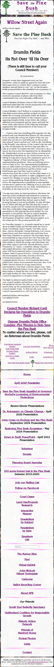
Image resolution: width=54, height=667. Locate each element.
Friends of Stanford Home (27, 631)
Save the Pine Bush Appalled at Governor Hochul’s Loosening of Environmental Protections (27, 394)
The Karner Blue (27, 553)
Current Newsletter (31, 346)
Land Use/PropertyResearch (27, 504)
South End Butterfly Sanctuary (27, 607)
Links (31, 357)
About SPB (27, 593)
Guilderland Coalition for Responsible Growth (27, 614)
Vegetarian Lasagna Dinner (12, 345)
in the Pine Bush (35, 471)
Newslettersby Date (27, 529)
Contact (27, 652)
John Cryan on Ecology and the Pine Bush (27, 419)
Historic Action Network (27, 623)
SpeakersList (27, 538)
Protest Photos (27, 638)
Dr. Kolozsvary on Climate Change (23, 411)
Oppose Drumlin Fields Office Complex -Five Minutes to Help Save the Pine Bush (27, 325)
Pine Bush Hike (12, 349)
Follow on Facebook (27, 488)
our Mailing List (29, 482)
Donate (27, 454)
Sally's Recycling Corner (27, 584)
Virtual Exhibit (27, 564)
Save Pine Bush (32, 5)
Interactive (27, 510)
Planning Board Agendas (27, 462)
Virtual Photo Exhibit (12, 352)
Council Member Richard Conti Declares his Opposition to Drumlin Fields (27, 311)
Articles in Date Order (12, 357)
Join (17, 482)
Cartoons (27, 579)
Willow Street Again (27, 22)
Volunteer (27, 448)
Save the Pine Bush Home (19, 363)
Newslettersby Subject (27, 521)
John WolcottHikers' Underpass (27, 572)
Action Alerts (31, 352)
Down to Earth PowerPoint (19, 437)
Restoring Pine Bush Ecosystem (23, 428)
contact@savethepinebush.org (37, 662)
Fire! (27, 559)
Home (27, 374)
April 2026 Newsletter (27, 382)
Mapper (27, 513)
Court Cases (27, 496)
